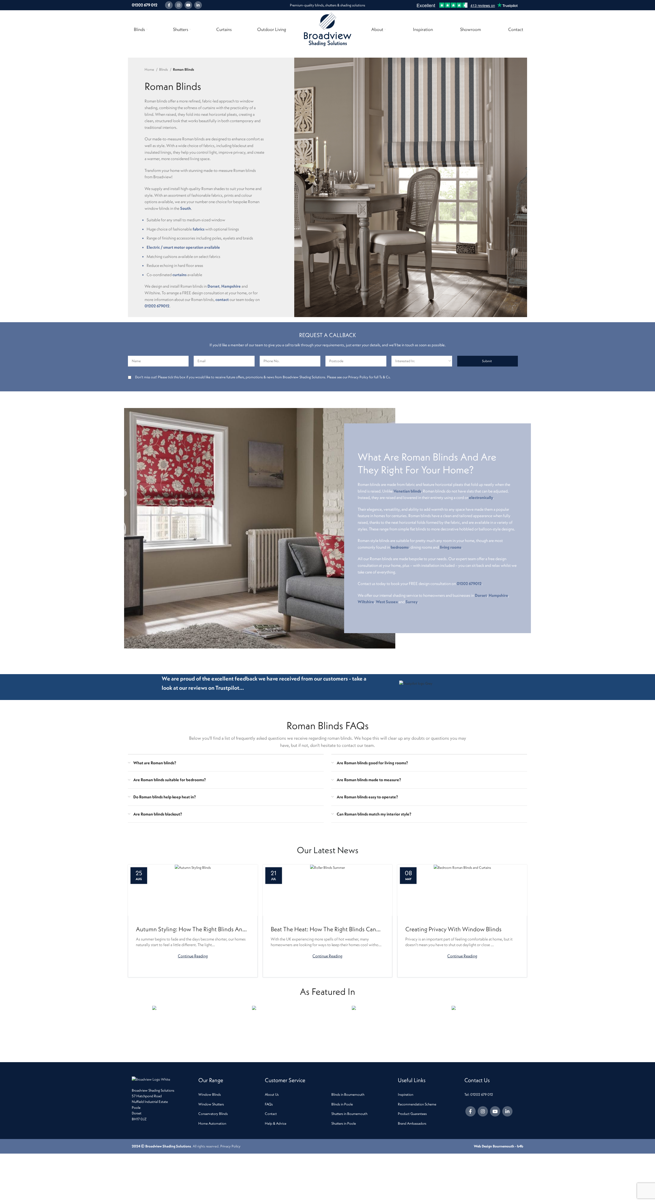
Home (150, 69)
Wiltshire (366, 601)
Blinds (164, 69)
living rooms (450, 547)
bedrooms (400, 547)
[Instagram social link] (178, 5)
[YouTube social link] (188, 5)
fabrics (198, 229)
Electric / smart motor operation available (183, 247)
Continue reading (193, 955)
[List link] (227, 1094)
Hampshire (231, 286)
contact (222, 299)
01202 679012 (157, 305)
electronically (481, 497)
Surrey (412, 601)
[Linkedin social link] (198, 5)
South (185, 208)
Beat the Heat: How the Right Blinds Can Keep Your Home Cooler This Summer (323, 929)
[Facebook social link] (169, 5)
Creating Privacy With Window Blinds (453, 929)
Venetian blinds (407, 491)
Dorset (214, 286)
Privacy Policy (230, 1146)
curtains (179, 274)
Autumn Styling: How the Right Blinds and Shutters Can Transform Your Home (191, 929)
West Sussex (387, 601)
